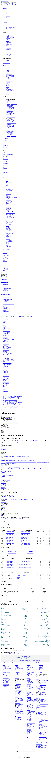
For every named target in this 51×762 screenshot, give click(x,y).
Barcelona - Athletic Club (40, 688)
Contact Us (41, 734)
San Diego (18, 717)
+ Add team (5, 284)
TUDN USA (8, 200)
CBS (7, 183)
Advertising (41, 722)
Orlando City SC (10, 111)
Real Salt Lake (10, 127)
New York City (19, 688)
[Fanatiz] (25, 316)
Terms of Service (17, 653)
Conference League (10, 37)
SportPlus (8, 242)
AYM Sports (8, 216)
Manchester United (10, 75)
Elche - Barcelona (44, 682)
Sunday (7, 17)
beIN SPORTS (9, 182)
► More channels (4, 391)
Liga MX (8, 55)
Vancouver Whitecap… (12, 120)
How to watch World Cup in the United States (15, 518)
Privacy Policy (9, 653)
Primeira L (5, 268)
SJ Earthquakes (19, 705)
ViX (7, 247)
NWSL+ (7, 237)
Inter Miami (18, 682)
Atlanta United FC (11, 117)
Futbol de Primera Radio (6, 471)
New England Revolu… (12, 104)
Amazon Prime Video (10, 213)
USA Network (9, 201)
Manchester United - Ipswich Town (41, 700)
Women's (5, 253)
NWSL (7, 30)
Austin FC (9, 134)
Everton (7, 77)
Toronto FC (9, 112)
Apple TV (8, 195)
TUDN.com (8, 246)
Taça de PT (5, 270)
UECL (4, 257)
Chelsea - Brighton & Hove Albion (42, 695)
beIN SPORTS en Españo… (12, 197)
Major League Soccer (10, 27)
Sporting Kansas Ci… (11, 136)
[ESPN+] (29, 316)
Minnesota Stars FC (11, 131)
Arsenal (7, 70)
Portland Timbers (10, 128)
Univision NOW (31, 468)
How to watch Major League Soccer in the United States (17, 494)
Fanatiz (7, 179)
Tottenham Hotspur (10, 76)
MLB (40, 739)
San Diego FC (10, 133)
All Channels (6, 249)
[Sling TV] (8, 316)
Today (7, 13)
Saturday (8, 16)
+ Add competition (7, 297)
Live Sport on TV (42, 737)
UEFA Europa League (8, 308)
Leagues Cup (8, 54)
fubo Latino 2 (9, 230)
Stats (2, 430)
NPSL (2, 509)
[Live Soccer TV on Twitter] (42, 713)
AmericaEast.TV (9, 214)
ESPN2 (7, 188)
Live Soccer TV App (43, 720)
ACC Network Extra (10, 211)
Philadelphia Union (11, 114)
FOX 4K (34, 462)
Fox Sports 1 (8, 191)
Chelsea (7, 71)
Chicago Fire (9, 102)
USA (9, 574)
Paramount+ (8, 196)
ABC (7, 181)
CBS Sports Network (10, 187)
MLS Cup (3, 507)
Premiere (8, 239)
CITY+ (7, 223)
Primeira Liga (9, 44)
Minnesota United (20, 713)
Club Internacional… (11, 101)
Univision (8, 209)
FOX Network (9, 462)
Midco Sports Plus (10, 233)
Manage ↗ (5, 282)
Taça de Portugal (9, 47)
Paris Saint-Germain (10, 91)
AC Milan (8, 84)
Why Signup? (21, 650)
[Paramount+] (20, 316)
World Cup (3, 460)
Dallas (17, 706)
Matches (5, 8)
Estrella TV (8, 224)
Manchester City (9, 74)
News (4, 251)
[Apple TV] (13, 316)
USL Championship (25, 543)
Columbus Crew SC (11, 113)
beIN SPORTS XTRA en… (30, 708)
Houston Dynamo (10, 119)
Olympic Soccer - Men (21, 575)
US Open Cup (9, 28)
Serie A (7, 41)
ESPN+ (7, 192)
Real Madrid (8, 79)
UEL (4, 256)
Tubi (7, 245)
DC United (9, 110)
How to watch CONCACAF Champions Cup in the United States (19, 499)
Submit (15, 650)
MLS (4, 260)
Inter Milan (8, 83)
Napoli (7, 85)
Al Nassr (8, 94)
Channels (5, 140)
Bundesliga (8, 42)
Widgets (40, 721)
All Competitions (6, 63)
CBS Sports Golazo (10, 221)
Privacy (40, 724)
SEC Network (9, 240)
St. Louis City (19, 707)
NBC (7, 185)
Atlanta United (19, 699)
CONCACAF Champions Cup (7, 454)
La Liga (7, 39)
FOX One (8, 228)
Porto (7, 88)
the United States (34, 440)
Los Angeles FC (10, 121)
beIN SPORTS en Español (8, 339)
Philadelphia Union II (10, 534)
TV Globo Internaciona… (11, 205)
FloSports (8, 227)
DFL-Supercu (6, 269)
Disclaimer (41, 725)
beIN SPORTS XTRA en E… (12, 219)
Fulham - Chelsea (44, 683)
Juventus (7, 82)
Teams (4, 65)
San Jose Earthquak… (11, 123)
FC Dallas (9, 124)
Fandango (8, 226)
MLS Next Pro (9, 234)
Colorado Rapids (10, 126)
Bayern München (9, 89)
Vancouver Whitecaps (17, 702)
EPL (4, 262)
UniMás (40, 468)
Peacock (7, 210)
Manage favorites (5, 279)
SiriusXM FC (3, 483)
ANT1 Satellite (9, 215)
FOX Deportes (9, 208)
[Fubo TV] (3, 316)
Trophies (2, 431)
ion (6, 232)
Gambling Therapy (29, 749)
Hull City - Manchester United (40, 676)
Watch (2, 429)
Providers (41, 727)
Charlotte (18, 687)
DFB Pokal (8, 48)
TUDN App (19, 468)
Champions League (10, 35)
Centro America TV (10, 222)
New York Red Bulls (11, 108)
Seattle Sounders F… (11, 132)
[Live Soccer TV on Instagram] (42, 715)
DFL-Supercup (9, 45)
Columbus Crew (19, 694)
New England (19, 685)
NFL (43, 738)
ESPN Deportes (9, 190)
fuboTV (7, 198)
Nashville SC (9, 100)
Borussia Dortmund (10, 90)
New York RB (19, 690)
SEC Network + (9, 241)
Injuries (2, 432)
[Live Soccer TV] (4, 1)
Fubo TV (41, 666)
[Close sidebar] (1, 409)
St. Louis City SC (10, 125)
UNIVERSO (8, 207)
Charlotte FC (9, 106)
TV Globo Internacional (8, 347)
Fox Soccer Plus (9, 189)
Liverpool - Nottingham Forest (40, 693)
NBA (40, 738)
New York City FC (11, 107)
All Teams (5, 138)
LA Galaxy (9, 130)
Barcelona (8, 78)
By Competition (9, 445)
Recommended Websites (42, 730)
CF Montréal (10, 115)
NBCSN (7, 203)
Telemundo (8, 204)
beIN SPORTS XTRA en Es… (9, 360)
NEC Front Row (9, 236)
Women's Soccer (42, 719)
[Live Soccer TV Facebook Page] (42, 711)
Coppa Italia (8, 49)
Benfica (7, 87)
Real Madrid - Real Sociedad (41, 685)
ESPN (7, 184)
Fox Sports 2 (8, 194)
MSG (7, 235)
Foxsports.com (4, 463)
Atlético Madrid (9, 81)
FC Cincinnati (10, 105)
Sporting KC (19, 719)
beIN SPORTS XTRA (10, 217)
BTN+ (7, 220)
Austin (17, 718)
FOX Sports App (45, 462)
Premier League (9, 38)
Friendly (18, 574)
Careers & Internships (43, 726)
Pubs (40, 728)
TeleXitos (8, 243)
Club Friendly (9, 60)
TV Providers (39, 662)
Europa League (9, 36)
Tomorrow (8, 14)
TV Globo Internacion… (30, 693)
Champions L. (6, 255)
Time (8, 276)
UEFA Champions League (8, 304)
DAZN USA (8, 202)
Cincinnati (18, 686)
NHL (46, 738)
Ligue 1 (7, 43)
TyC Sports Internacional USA (7, 475)
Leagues (5, 22)
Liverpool (8, 72)
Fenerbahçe (8, 92)
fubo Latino (8, 229)
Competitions (4, 294)
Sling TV (41, 665)
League (3, 276)
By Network (3, 445)
